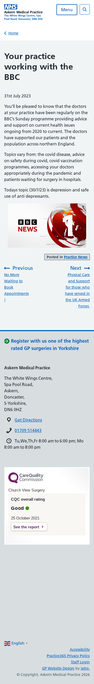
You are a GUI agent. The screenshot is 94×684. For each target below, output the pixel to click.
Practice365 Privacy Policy (68, 655)
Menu (67, 9)
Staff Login (80, 662)
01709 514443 (28, 430)
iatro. (85, 668)
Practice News (75, 257)
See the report (26, 527)
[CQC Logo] (25, 482)
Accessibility (80, 649)
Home (13, 33)
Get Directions (28, 420)
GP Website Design (58, 668)
